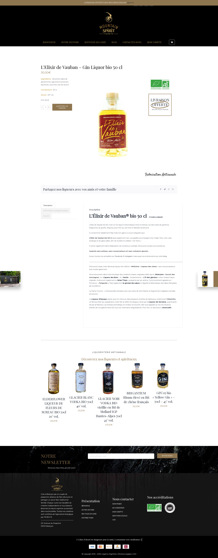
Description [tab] (47, 205)
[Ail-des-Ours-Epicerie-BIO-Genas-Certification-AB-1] (154, 505)
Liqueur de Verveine (157, 302)
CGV (134, 554)
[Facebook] (161, 189)
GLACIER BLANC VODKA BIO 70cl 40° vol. (81, 401)
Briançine (159, 274)
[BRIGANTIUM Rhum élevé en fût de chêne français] (136, 376)
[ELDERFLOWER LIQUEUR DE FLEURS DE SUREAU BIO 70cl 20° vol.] (53, 379)
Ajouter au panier (62, 107)
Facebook (119, 256)
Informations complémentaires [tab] (55, 211)
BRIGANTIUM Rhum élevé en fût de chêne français (136, 397)
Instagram (129, 256)
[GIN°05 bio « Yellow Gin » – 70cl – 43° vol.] (164, 375)
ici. (164, 246)
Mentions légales (124, 554)
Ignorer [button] (130, 3)
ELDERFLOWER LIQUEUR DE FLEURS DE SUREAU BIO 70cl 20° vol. (54, 407)
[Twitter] (165, 189)
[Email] (173, 189)
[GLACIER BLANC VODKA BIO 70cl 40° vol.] (81, 378)
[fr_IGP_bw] (170, 501)
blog (165, 256)
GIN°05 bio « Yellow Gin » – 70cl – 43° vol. (163, 397)
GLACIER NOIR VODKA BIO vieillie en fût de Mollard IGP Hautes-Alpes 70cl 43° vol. (109, 409)
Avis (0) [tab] (46, 216)
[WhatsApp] (169, 189)
